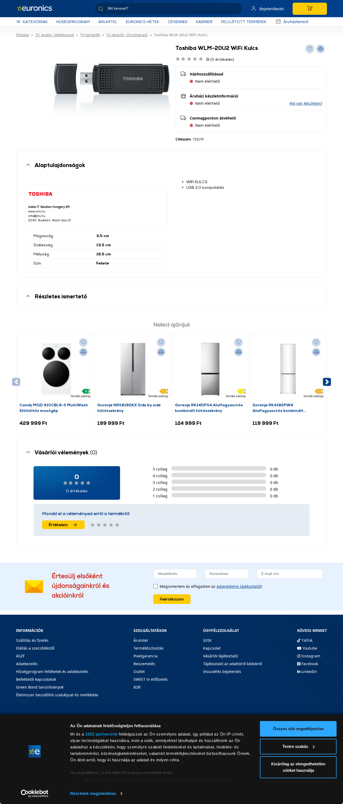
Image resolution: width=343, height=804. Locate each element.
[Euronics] (37, 8)
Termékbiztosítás (148, 648)
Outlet (139, 671)
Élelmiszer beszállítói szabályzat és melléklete (57, 694)
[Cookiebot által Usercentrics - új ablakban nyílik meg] (34, 793)
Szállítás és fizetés (32, 640)
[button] (305, 103)
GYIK (207, 640)
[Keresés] (235, 9)
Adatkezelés (27, 663)
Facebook (309, 663)
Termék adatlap (80, 396)
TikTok (306, 640)
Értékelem (58, 524)
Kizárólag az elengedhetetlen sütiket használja (298, 767)
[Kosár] (310, 9)
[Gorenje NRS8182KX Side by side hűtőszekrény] (132, 369)
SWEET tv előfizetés (150, 679)
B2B (136, 687)
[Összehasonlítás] (83, 352)
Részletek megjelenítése (93, 793)
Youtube (309, 648)
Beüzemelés (144, 663)
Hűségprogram (73, 21)
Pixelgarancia (145, 655)
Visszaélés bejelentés (222, 671)
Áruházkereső (296, 21)
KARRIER (204, 21)
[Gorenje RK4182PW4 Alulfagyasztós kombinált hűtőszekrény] (287, 369)
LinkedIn (308, 671)
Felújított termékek (243, 21)
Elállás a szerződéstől (35, 648)
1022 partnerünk (101, 734)
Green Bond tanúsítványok (40, 687)
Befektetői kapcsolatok (36, 679)
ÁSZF (20, 655)
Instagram (310, 655)
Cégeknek (178, 21)
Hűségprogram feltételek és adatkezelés (52, 671)
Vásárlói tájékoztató (220, 655)
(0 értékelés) (220, 59)
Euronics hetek (142, 21)
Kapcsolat (212, 648)
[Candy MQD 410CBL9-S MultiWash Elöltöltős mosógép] (55, 369)
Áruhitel (107, 21)
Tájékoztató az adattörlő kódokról (232, 663)
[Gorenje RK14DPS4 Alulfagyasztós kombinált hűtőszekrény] (210, 369)
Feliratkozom (172, 599)
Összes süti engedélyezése (298, 728)
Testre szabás (295, 746)
